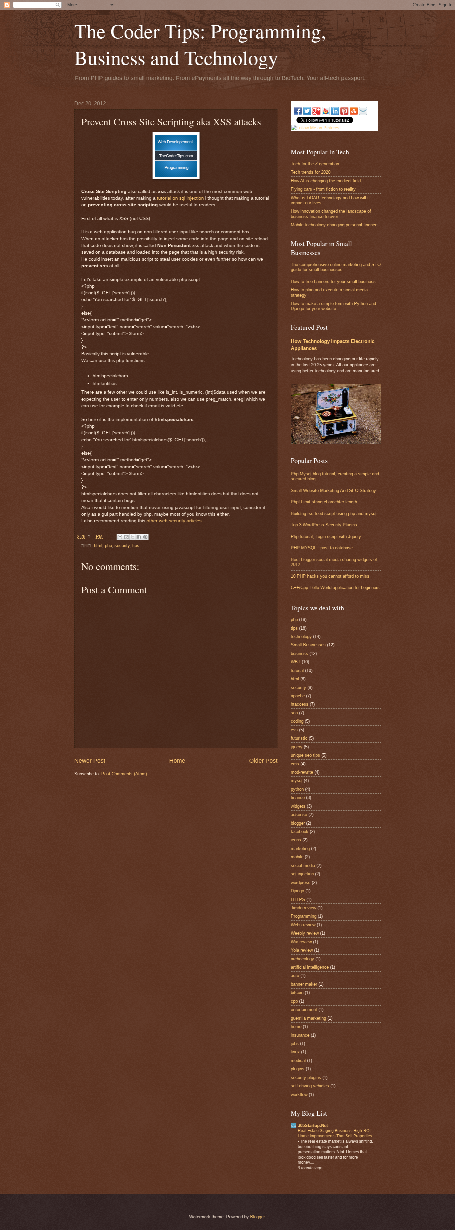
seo (294, 712)
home (296, 1026)
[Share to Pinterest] (145, 537)
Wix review (301, 941)
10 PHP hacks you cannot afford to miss (330, 576)
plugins (297, 1068)
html (98, 545)
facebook (299, 831)
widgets (298, 806)
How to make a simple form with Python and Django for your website (333, 306)
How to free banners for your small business (333, 281)
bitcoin (297, 992)
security (122, 545)
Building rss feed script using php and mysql (333, 513)
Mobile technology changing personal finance (334, 224)
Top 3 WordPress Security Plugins (324, 524)
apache (298, 695)
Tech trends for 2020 (310, 172)
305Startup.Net (313, 1125)
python (297, 789)
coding (297, 721)
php (108, 545)
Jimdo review (303, 907)
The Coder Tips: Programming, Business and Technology (200, 44)
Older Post (263, 760)
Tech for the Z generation (315, 163)
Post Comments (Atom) (124, 773)
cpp (294, 1001)
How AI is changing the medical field (326, 180)
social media (303, 865)
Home (177, 760)
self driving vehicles (310, 1085)
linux (295, 1051)
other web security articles (174, 520)
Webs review (303, 924)
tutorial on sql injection (180, 198)
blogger (298, 823)
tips (135, 545)
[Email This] (120, 537)
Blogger (257, 1216)
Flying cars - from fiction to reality (323, 189)
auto (295, 975)
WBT (295, 661)
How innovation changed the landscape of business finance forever (331, 214)
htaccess (299, 704)
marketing (300, 848)
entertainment (304, 1009)
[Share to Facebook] (139, 537)
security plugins (306, 1077)
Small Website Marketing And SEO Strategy (333, 490)
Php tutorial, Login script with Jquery (326, 536)
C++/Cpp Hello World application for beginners (335, 587)
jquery (296, 746)
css (294, 729)
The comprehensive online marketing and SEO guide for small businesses (336, 267)
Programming (303, 916)
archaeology (302, 958)
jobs (295, 1043)
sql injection (302, 873)
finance (298, 797)
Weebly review (305, 933)
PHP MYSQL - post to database (322, 547)
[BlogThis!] (126, 537)
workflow (299, 1094)
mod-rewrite (302, 772)
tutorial (297, 670)
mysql (296, 780)
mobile (297, 856)
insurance (300, 1035)
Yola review (302, 950)
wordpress (300, 882)
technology (301, 636)
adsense (299, 814)
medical (298, 1060)
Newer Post (89, 760)
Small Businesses (308, 644)
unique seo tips (305, 755)
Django (297, 890)
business (299, 653)
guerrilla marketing (308, 1018)
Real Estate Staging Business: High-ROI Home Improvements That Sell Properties (335, 1133)
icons (296, 839)
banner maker (304, 984)
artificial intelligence (310, 967)
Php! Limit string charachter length (324, 501)
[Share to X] (132, 537)
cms (295, 763)
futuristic (299, 738)
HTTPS (298, 899)
